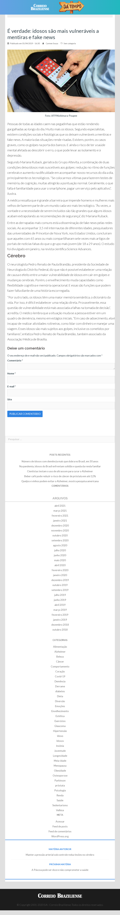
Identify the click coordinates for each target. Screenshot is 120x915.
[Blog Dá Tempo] (71, 6)
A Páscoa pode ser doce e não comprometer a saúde (60, 869)
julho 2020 (60, 550)
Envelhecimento (60, 711)
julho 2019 (60, 594)
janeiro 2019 (60, 619)
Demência (60, 681)
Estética (60, 716)
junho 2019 (60, 599)
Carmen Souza (52, 43)
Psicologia (60, 790)
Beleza (60, 656)
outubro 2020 (60, 535)
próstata (60, 785)
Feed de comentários (60, 831)
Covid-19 (60, 676)
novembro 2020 (60, 530)
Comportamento (60, 666)
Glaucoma (60, 726)
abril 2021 (60, 505)
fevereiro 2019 (60, 614)
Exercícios (60, 721)
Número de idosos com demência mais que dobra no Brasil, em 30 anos (60, 461)
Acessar (60, 821)
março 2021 (60, 510)
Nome (11, 373)
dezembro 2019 (60, 580)
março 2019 (60, 609)
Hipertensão (60, 730)
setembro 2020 (60, 540)
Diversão (60, 701)
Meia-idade (60, 760)
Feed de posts (60, 826)
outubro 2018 (60, 629)
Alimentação (60, 646)
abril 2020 (60, 565)
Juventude (60, 750)
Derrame (60, 686)
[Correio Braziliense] (42, 6)
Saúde (60, 800)
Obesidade (60, 770)
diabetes (60, 691)
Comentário (15, 360)
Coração (60, 671)
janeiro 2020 (60, 575)
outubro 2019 (60, 585)
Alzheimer (60, 651)
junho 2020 (60, 555)
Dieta (60, 696)
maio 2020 (60, 560)
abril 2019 (60, 604)
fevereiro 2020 (60, 570)
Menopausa (60, 765)
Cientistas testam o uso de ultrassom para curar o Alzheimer (60, 471)
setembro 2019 (60, 589)
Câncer (60, 661)
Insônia (60, 745)
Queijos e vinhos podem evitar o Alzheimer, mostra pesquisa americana (60, 481)
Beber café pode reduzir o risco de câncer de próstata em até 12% (60, 476)
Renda (60, 795)
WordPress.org (60, 836)
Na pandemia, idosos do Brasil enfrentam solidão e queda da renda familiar (60, 466)
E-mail (11, 386)
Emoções (60, 706)
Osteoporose (60, 775)
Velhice (60, 810)
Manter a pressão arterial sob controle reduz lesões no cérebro (60, 854)
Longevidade (60, 755)
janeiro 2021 (60, 520)
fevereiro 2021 (60, 515)
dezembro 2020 (60, 525)
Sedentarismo (60, 805)
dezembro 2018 (60, 624)
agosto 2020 (60, 545)
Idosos (60, 740)
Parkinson (60, 780)
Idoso (60, 735)
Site (9, 399)
